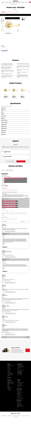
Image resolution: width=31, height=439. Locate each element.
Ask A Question (21, 161)
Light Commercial (10, 373)
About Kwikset (19, 390)
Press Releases (19, 401)
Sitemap (28, 415)
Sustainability (19, 393)
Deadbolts (9, 366)
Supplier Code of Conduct (17, 415)
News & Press (19, 391)
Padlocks (9, 375)
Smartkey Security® (10, 381)
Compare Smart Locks (21, 366)
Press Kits (18, 402)
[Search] (29, 2)
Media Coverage (19, 404)
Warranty (19, 381)
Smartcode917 (20, 374)
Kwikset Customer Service (20, 386)
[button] (12, 24)
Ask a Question (20, 383)
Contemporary (10, 387)
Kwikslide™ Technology (11, 382)
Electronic (9, 371)
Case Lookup (19, 384)
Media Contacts (19, 403)
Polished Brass (25, 17)
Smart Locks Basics (20, 365)
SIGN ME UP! (28, 350)
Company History (19, 392)
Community (18, 394)
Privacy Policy (10, 415)
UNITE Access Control (11, 365)
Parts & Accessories (10, 374)
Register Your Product (21, 382)
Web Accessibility (4, 415)
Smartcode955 (20, 373)
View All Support (10, 161)
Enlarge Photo (8, 33)
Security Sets (9, 372)
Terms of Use (24, 415)
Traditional (9, 388)
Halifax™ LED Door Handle (10, 384)
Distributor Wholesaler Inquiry (20, 406)
